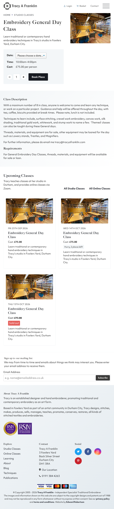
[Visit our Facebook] (88, 451)
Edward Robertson (75, 502)
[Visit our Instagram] (97, 451)
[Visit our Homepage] (20, 5)
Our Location (49, 470)
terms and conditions (44, 502)
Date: (10, 55)
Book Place (38, 77)
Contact (95, 6)
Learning (8, 458)
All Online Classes (99, 188)
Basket (82, 6)
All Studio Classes (74, 188)
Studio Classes (11, 449)
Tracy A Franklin (45, 492)
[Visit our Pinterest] (78, 460)
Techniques (9, 473)
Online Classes (11, 453)
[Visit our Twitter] (78, 451)
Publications (10, 478)
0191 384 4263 (51, 476)
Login (69, 6)
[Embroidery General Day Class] (29, 211)
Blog (6, 468)
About (7, 463)
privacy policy (103, 498)
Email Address (11, 372)
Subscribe (103, 377)
